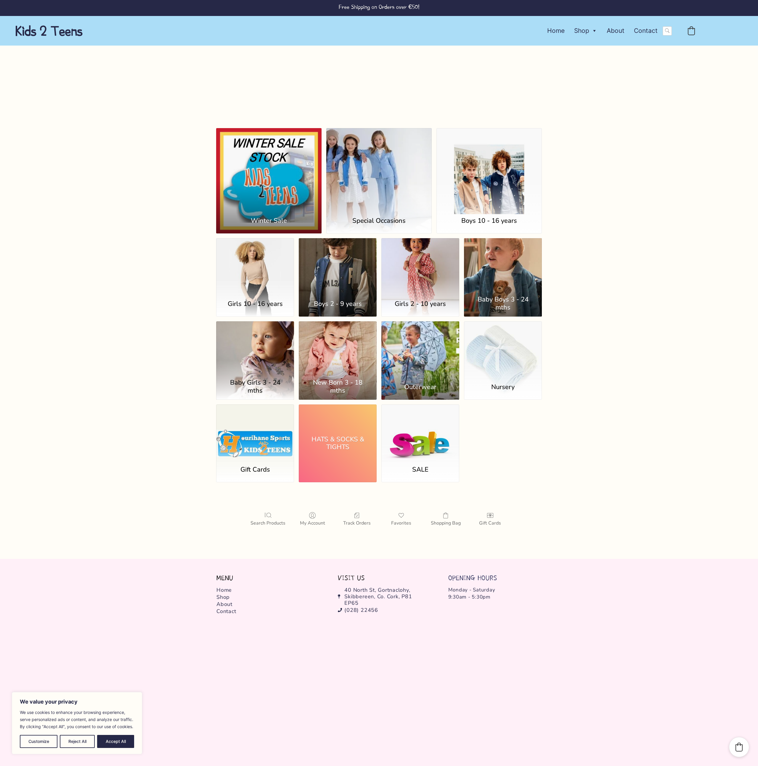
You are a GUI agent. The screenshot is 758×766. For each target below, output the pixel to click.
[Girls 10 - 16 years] (255, 265)
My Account (312, 523)
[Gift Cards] (255, 431)
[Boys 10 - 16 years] (489, 169)
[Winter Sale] (269, 169)
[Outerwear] (420, 348)
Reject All (77, 741)
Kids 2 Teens (48, 30)
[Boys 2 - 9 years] (338, 265)
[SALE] (420, 431)
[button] (691, 31)
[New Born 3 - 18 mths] (338, 348)
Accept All (116, 741)
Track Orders (357, 523)
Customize (38, 741)
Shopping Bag (446, 523)
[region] (77, 723)
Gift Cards (490, 523)
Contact (646, 30)
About (615, 30)
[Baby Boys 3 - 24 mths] (503, 265)
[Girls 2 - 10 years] (420, 265)
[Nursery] (503, 348)
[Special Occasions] (379, 169)
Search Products (267, 523)
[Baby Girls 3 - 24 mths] (255, 348)
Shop (581, 30)
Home (556, 30)
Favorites (401, 523)
